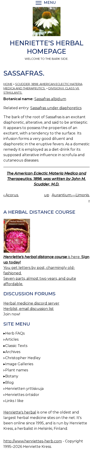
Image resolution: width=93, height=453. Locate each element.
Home (7, 84)
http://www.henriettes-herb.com (32, 441)
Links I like (14, 401)
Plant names (16, 370)
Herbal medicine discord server (31, 303)
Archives (12, 352)
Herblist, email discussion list (28, 309)
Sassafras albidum (50, 99)
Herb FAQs (15, 333)
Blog (9, 382)
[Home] (46, 22)
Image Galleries (19, 364)
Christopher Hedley (23, 358)
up (46, 195)
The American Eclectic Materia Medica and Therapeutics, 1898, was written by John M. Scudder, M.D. (46, 178)
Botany (11, 376)
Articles (12, 339)
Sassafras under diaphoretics (55, 108)
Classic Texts (16, 346)
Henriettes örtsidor (22, 395)
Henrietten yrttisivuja (24, 388)
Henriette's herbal (19, 412)
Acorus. (11, 195)
